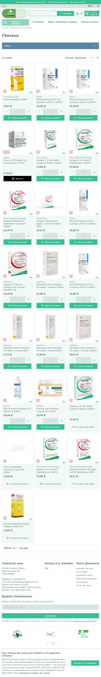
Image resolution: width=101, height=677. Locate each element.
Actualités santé (84, 575)
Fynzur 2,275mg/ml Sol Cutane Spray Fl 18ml (15, 161)
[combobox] (43, 13)
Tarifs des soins (83, 585)
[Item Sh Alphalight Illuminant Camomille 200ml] (17, 448)
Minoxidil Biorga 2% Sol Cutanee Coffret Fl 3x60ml (83, 101)
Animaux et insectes (89, 21)
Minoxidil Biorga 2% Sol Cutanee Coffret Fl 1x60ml (82, 285)
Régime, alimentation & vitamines (62, 21)
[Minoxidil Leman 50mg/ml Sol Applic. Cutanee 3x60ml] (50, 263)
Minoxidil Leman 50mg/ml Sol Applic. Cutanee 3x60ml (50, 285)
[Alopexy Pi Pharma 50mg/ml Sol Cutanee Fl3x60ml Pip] (17, 263)
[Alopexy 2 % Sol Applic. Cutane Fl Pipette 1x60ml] (50, 139)
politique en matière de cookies (34, 672)
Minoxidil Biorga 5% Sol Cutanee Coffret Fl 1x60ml (82, 222)
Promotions (39, 21)
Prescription (82, 582)
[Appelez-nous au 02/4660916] (77, 13)
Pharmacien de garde (86, 578)
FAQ (46, 568)
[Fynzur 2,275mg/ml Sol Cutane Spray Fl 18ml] (17, 139)
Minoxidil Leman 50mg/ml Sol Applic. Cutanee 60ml (16, 349)
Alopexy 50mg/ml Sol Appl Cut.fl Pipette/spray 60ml (83, 470)
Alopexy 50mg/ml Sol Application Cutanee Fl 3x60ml (15, 223)
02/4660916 (19, 579)
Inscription (50, 615)
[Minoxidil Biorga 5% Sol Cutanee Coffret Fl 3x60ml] (50, 78)
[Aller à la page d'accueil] (14, 13)
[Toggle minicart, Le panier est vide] (87, 13)
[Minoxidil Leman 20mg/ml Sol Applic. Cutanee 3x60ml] (83, 327)
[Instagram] (53, 643)
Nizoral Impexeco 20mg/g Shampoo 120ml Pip (16, 525)
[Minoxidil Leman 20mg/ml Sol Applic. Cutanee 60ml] (50, 327)
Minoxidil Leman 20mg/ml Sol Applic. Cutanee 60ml (49, 349)
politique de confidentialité (85, 621)
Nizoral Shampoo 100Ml (15, 99)
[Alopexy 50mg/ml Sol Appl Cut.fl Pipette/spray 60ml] (83, 448)
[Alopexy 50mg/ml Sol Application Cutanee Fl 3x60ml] (17, 200)
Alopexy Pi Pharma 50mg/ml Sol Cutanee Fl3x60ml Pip (14, 287)
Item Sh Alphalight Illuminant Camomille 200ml (14, 469)
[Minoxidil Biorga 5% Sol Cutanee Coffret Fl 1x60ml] (83, 200)
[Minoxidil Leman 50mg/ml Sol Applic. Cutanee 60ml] (17, 327)
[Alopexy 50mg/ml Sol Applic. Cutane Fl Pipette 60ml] (50, 200)
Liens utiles (81, 571)
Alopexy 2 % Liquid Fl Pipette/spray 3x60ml (80, 161)
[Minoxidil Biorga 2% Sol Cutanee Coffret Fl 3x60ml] (83, 78)
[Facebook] (48, 643)
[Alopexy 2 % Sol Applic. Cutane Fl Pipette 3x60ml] (83, 388)
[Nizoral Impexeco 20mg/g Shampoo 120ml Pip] (17, 505)
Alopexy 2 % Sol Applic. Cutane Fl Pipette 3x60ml (82, 407)
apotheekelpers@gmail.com (24, 581)
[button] (50, 46)
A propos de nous (84, 568)
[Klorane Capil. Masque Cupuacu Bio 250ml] (50, 388)
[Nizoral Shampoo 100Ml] (17, 78)
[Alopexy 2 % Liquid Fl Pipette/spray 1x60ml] (50, 448)
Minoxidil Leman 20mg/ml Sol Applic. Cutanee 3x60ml (83, 349)
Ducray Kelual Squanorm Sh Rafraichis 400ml (17, 410)
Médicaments (16, 27)
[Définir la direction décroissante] (97, 58)
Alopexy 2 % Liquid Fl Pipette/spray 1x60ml (47, 470)
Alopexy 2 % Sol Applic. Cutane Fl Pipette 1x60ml (49, 161)
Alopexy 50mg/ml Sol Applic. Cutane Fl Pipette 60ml (49, 223)
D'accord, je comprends (85, 663)
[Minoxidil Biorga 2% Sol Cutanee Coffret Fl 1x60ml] (83, 263)
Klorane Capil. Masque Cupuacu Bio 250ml (47, 410)
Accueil (5, 27)
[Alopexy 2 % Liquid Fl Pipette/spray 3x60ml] (83, 139)
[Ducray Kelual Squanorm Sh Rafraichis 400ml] (17, 388)
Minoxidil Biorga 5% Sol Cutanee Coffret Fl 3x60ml (50, 101)
